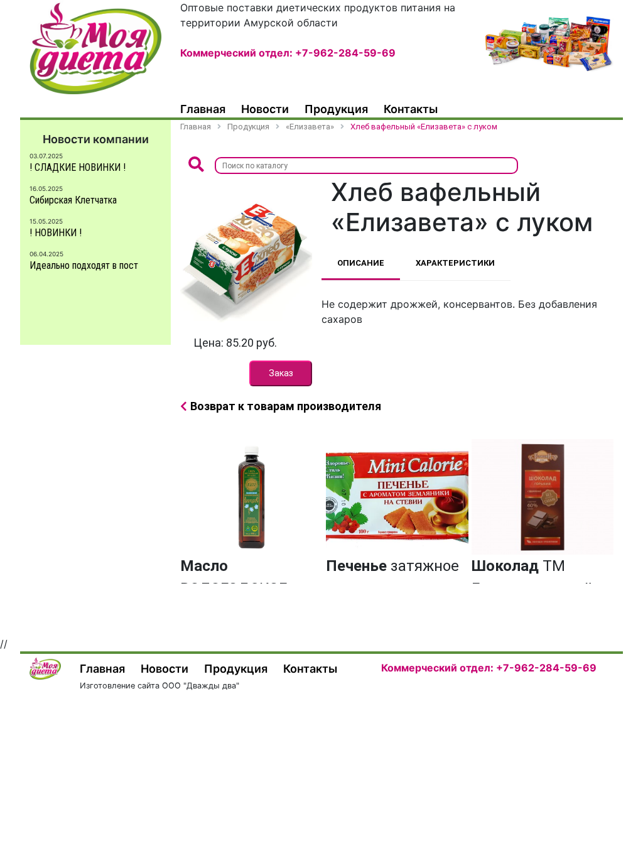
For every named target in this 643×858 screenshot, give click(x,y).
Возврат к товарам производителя (285, 406)
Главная (202, 109)
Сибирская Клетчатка (73, 200)
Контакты (411, 109)
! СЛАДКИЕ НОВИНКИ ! (78, 167)
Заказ (281, 373)
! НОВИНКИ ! (56, 233)
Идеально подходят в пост (84, 265)
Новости (265, 109)
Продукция (336, 109)
